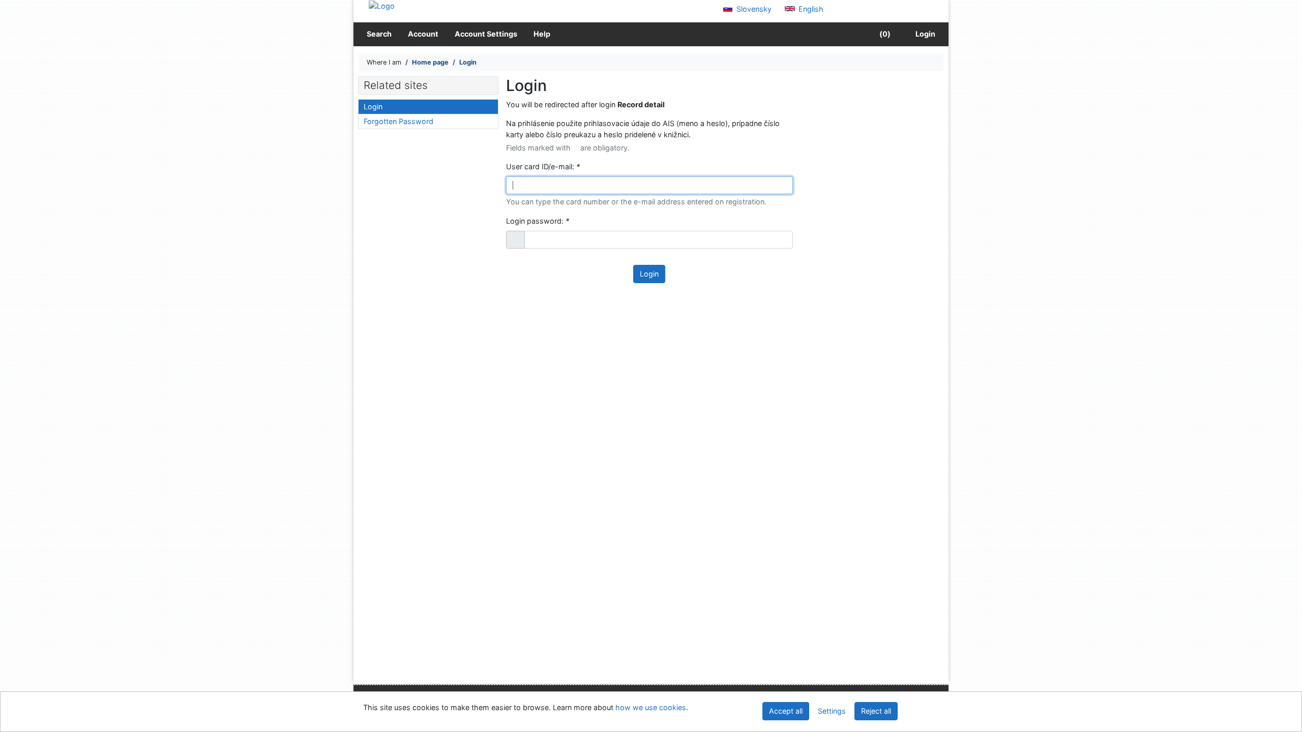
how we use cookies (650, 707)
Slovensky (753, 9)
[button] (515, 240)
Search (379, 33)
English (809, 9)
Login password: (537, 221)
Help (542, 33)
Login (923, 33)
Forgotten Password (398, 121)
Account (423, 33)
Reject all (876, 711)
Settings (832, 711)
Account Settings (486, 33)
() (884, 33)
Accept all (786, 711)
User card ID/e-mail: (543, 166)
